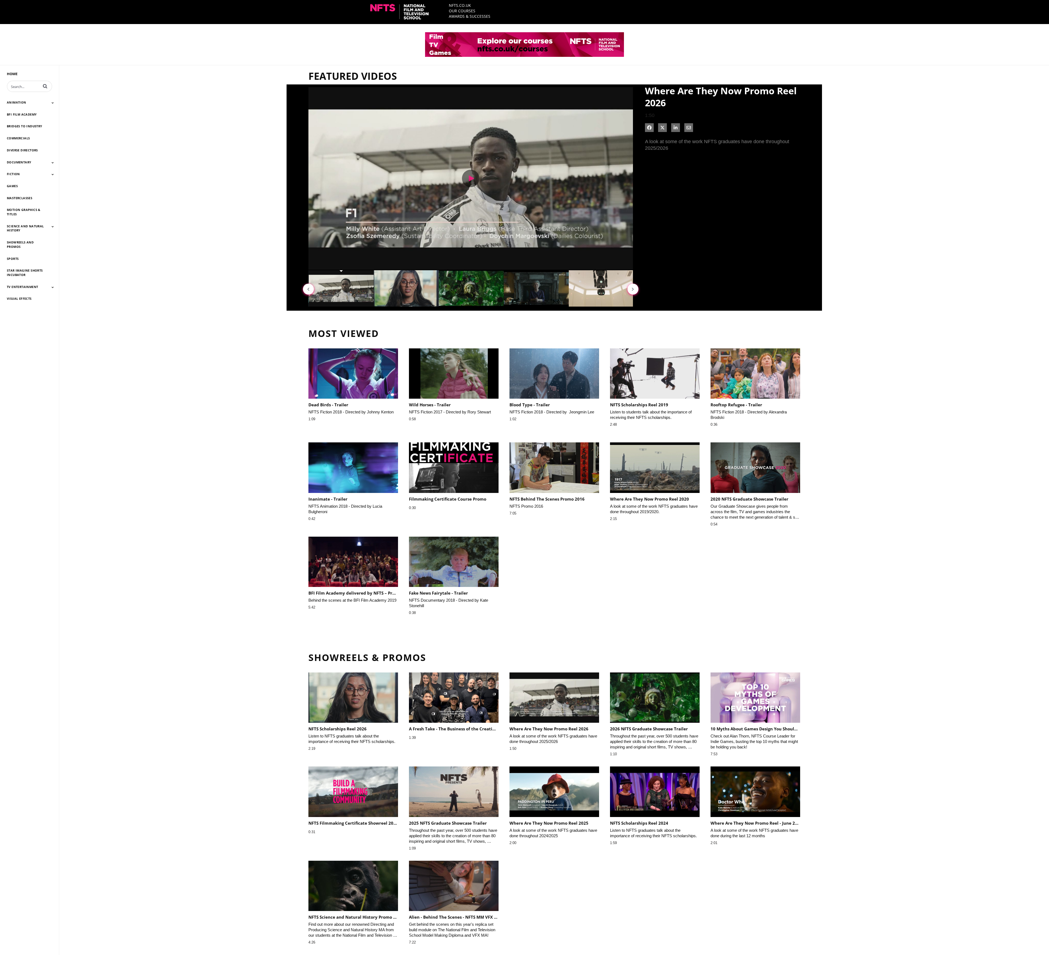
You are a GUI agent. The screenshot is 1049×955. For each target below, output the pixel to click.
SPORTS (13, 259)
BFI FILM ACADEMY (22, 114)
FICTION (13, 174)
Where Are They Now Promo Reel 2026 (721, 96)
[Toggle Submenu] (53, 102)
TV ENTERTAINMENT (22, 287)
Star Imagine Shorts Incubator (25, 272)
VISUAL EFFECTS (19, 298)
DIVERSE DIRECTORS (22, 150)
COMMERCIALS (18, 138)
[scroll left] (308, 289)
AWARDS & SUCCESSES (469, 16)
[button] (45, 86)
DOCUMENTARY (19, 162)
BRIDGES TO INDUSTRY (24, 126)
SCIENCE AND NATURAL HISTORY (25, 228)
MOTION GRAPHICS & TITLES (23, 212)
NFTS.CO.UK (460, 5)
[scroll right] (632, 289)
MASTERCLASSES (19, 198)
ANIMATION (16, 102)
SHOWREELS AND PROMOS (20, 244)
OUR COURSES (462, 10)
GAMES (12, 186)
